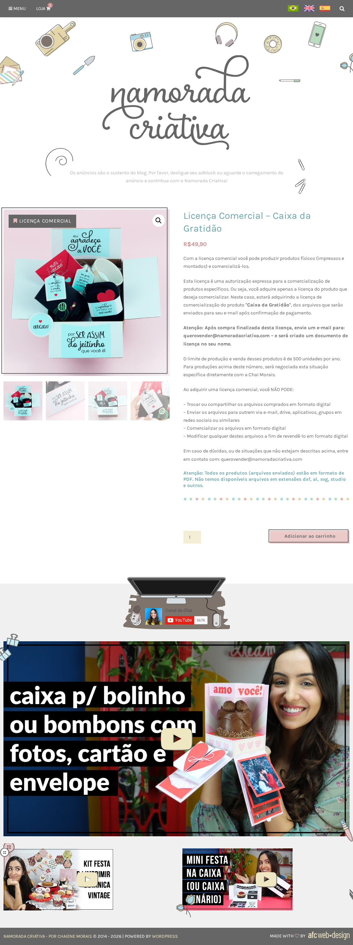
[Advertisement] (176, 176)
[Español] (325, 8)
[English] (309, 8)
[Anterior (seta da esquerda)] (12, 472)
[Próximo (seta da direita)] (341, 472)
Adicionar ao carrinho (309, 536)
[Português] (293, 8)
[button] (158, 220)
